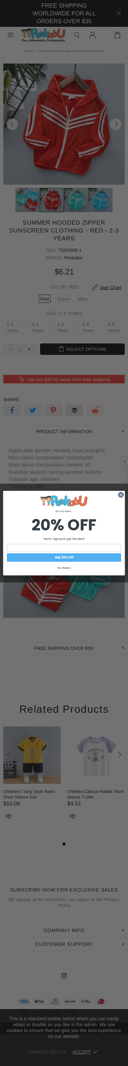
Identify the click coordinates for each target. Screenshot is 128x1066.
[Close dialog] (121, 495)
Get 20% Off (63, 557)
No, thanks (64, 567)
